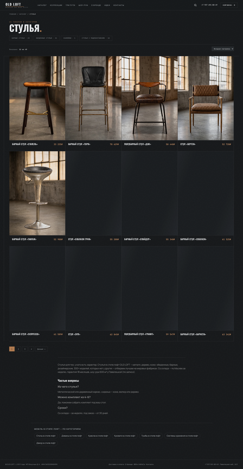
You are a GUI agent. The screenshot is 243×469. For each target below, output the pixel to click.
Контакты (118, 5)
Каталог (42, 5)
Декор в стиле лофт (45, 443)
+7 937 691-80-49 (209, 5)
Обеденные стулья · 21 (46, 38)
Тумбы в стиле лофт (150, 435)
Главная (12, 14)
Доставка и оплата (116, 464)
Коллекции (56, 5)
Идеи (107, 5)
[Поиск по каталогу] (195, 5)
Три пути (70, 5)
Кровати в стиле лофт (124, 435)
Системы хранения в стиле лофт (182, 435)
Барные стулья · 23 (21, 38)
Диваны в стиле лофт (72, 435)
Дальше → (41, 349)
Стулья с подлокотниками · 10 (96, 38)
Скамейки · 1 (69, 38)
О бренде (96, 5)
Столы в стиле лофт (45, 435)
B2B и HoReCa (139, 464)
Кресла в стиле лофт (98, 435)
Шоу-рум (83, 5)
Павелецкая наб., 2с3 (229, 464)
